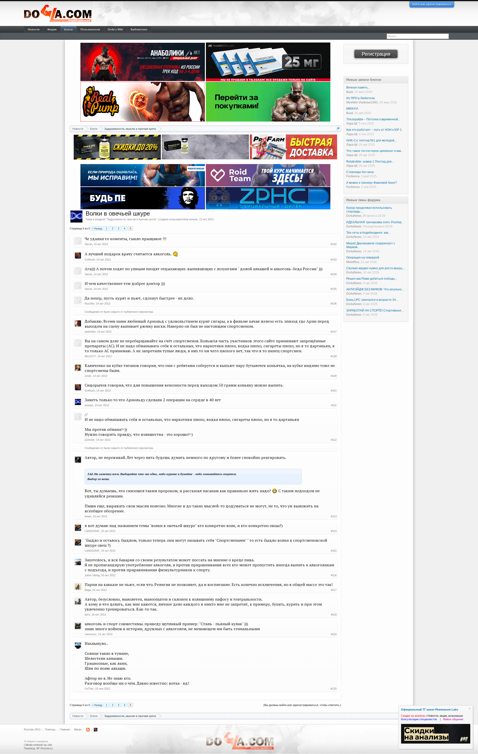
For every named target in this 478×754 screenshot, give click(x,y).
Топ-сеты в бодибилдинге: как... (368, 232)
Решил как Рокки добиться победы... (371, 278)
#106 (334, 303)
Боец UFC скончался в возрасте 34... (372, 300)
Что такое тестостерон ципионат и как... (374, 151)
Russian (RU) (32, 729)
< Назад (97, 228)
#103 (334, 259)
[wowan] (76, 216)
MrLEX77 (90, 356)
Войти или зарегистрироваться (431, 4)
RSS (88, 729)
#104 (334, 274)
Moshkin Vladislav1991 (362, 102)
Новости (34, 29)
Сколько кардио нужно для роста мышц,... (375, 268)
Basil (349, 92)
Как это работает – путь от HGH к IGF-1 (374, 130)
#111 (334, 405)
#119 (334, 634)
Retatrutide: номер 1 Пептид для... (370, 161)
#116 (334, 575)
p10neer (90, 439)
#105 (334, 288)
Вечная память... (358, 87)
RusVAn (89, 303)
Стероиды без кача (360, 172)
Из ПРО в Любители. (360, 98)
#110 (334, 390)
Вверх (78, 729)
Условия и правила (36, 741)
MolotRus (352, 262)
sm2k (88, 375)
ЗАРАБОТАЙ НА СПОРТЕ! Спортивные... (375, 310)
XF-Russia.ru (44, 748)
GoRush (90, 259)
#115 (334, 550)
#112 (334, 439)
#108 (334, 356)
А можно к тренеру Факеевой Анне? (371, 182)
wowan (193, 219)
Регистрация (376, 54)
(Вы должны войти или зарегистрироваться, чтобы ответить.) (302, 705)
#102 (334, 244)
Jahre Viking (92, 575)
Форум (52, 29)
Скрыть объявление (470, 708)
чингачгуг (91, 634)
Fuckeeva (352, 176)
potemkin (90, 331)
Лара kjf (351, 123)
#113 (334, 516)
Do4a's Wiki (115, 29)
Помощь (50, 729)
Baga (88, 589)
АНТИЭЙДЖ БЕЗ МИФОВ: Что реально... (375, 289)
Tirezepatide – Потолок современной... (373, 119)
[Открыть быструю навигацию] (338, 128)
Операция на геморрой (362, 257)
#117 (334, 589)
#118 (334, 614)
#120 (334, 688)
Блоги (68, 29)
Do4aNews (353, 216)
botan (88, 516)
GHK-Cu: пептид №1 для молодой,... (371, 140)
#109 (334, 375)
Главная (65, 729)
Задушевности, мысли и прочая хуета (131, 219)
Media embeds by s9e (38, 744)
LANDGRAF (92, 531)
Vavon (88, 244)
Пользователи (90, 29)
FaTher (89, 688)
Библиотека (139, 29)
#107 (334, 331)
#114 (334, 531)
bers (87, 614)
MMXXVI (352, 108)
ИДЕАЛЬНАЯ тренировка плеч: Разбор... (375, 222)
